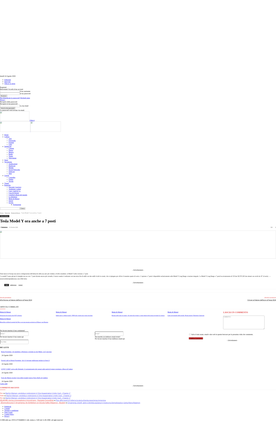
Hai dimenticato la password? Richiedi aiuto (15, 98)
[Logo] (15, 131)
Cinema (11, 148)
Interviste (7, 82)
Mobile (11, 168)
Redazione (4, 227)
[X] (119, 263)
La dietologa (13, 197)
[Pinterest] (143, 263)
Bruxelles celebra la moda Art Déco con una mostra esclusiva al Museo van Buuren (24, 322)
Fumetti (11, 142)
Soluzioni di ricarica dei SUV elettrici (11, 315)
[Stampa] (166, 263)
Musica (11, 152)
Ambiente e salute (15, 189)
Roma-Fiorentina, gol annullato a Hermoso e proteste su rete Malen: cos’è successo (26, 352)
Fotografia (12, 141)
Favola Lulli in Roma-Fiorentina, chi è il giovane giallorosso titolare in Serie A (25, 360)
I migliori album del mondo (18, 195)
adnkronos (13, 285)
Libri (10, 144)
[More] (182, 263)
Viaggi (6, 183)
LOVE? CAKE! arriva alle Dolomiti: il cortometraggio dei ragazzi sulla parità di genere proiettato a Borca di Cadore (37, 369)
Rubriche (7, 185)
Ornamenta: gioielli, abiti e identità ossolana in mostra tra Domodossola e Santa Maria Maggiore (104, 403)
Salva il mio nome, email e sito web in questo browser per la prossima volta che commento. (222, 334)
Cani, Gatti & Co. (15, 191)
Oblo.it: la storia (9, 84)
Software (12, 172)
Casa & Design (14, 193)
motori (21, 285)
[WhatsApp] (150, 263)
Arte (10, 139)
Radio (11, 154)
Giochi (6, 175)
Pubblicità (7, 407)
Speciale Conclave (15, 187)
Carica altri (3, 384)
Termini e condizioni (11, 410)
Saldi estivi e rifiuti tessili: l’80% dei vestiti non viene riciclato (74, 315)
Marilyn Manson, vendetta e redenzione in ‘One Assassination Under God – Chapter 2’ (37, 393)
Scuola (11, 203)
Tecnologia (8, 162)
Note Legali (8, 412)
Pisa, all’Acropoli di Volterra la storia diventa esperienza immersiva (81, 400)
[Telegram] (135, 263)
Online (11, 179)
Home (6, 135)
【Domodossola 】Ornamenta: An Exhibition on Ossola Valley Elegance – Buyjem (32, 403)
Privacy (2, 100)
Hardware (12, 166)
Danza (11, 150)
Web (10, 174)
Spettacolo (7, 146)
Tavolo (11, 181)
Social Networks (14, 170)
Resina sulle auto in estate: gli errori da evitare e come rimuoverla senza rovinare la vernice (138, 315)
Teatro (11, 156)
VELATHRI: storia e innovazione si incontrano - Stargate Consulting (26, 400)
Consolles (12, 177)
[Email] (158, 263)
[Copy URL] (174, 263)
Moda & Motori (14, 199)
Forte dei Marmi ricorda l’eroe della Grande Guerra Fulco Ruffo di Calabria (24, 378)
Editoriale (7, 80)
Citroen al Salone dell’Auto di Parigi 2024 (261, 300)
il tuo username (25, 91)
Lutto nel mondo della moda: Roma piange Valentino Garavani (186, 315)
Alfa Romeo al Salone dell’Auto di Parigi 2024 (16, 300)
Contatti (7, 408)
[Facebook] (111, 263)
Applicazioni (13, 164)
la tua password (25, 93)
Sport (6, 160)
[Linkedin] (127, 263)
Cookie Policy (9, 414)
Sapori (11, 201)
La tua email (24, 106)
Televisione (12, 158)
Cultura (6, 137)
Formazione (17, 205)
